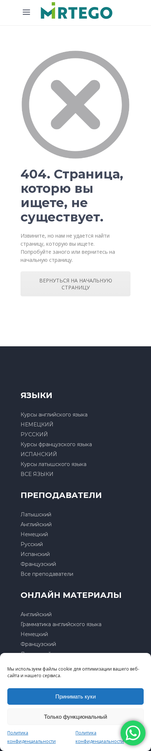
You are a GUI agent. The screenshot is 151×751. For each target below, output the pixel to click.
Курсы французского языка (56, 444)
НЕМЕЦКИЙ (37, 424)
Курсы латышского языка (53, 464)
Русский (32, 544)
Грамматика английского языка (61, 624)
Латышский (36, 514)
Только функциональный (75, 717)
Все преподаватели (47, 574)
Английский (36, 524)
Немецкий (34, 534)
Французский (38, 564)
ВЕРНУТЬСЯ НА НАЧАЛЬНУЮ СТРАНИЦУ (75, 284)
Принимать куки (75, 696)
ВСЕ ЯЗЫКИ (37, 474)
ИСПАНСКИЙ (39, 454)
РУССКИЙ (34, 434)
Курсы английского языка (54, 414)
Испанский (35, 554)
